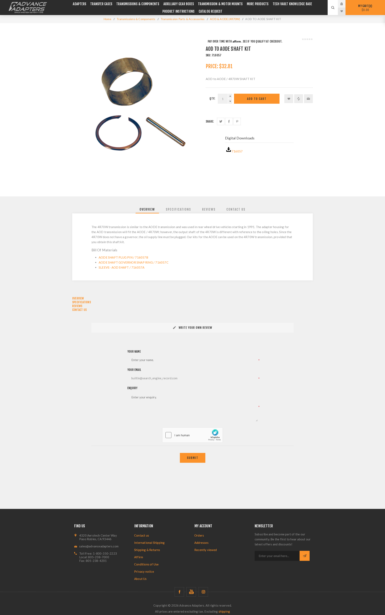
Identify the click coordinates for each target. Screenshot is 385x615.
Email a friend (308, 98)
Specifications (178, 209)
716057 (237, 151)
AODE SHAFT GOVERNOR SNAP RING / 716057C (133, 262)
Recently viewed (205, 550)
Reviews (209, 209)
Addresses (201, 542)
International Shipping (149, 542)
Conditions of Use (146, 564)
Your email (134, 370)
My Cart (364, 8)
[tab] (147, 209)
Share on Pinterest (237, 121)
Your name (134, 351)
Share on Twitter (220, 121)
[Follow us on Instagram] (203, 592)
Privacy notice (144, 571)
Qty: (212, 98)
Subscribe (305, 556)
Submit (192, 458)
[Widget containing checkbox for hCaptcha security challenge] (192, 435)
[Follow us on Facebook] (179, 592)
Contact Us (235, 209)
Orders (199, 535)
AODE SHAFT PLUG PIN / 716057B (123, 257)
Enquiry (132, 388)
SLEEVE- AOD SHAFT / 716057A (121, 267)
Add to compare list (298, 98)
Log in (344, 4)
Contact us (141, 535)
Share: (210, 121)
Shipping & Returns (147, 550)
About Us (140, 578)
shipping (224, 611)
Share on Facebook (229, 121)
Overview (147, 209)
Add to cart (256, 99)
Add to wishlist (288, 98)
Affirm (138, 557)
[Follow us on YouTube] (191, 592)
